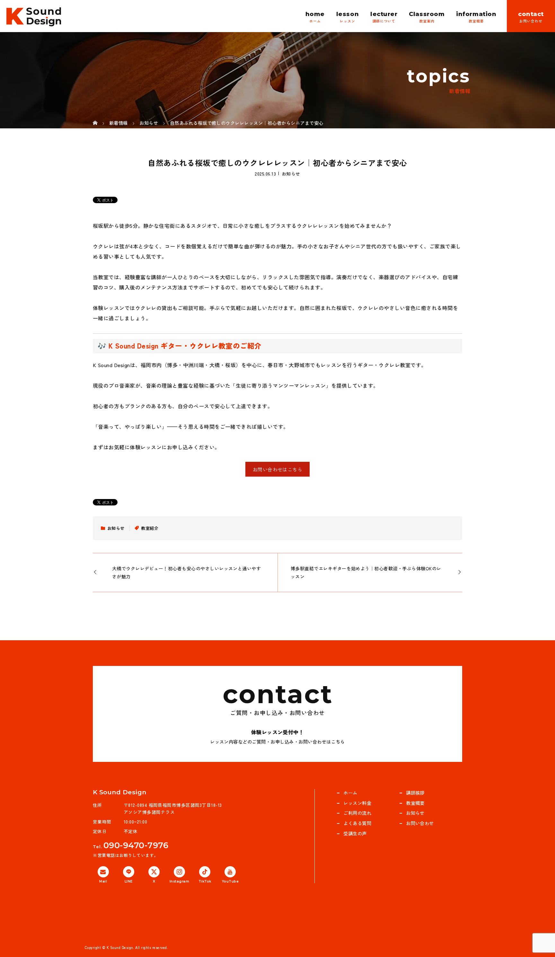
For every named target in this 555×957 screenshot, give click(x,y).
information (476, 14)
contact (531, 14)
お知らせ (291, 173)
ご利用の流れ (357, 812)
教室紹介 (149, 528)
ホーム (350, 792)
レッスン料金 (357, 802)
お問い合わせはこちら (278, 469)
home (315, 14)
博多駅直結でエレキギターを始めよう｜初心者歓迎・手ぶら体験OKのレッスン (366, 572)
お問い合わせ (420, 823)
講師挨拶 (415, 792)
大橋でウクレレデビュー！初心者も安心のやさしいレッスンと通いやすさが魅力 (186, 572)
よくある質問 (357, 823)
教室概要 (415, 802)
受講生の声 (354, 833)
